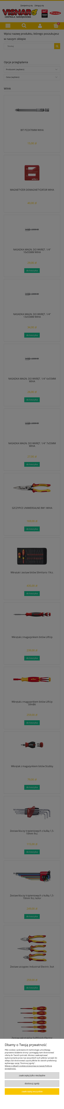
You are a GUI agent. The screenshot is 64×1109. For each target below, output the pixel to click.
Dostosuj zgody (32, 1083)
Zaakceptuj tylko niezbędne (32, 1075)
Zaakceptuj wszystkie (32, 1091)
